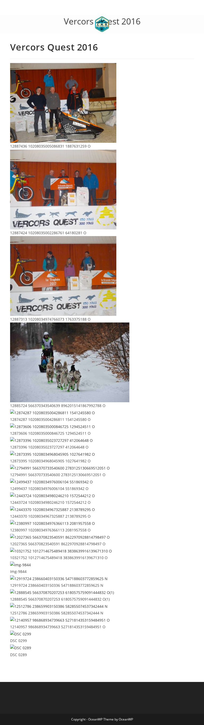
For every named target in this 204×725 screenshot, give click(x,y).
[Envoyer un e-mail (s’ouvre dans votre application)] (109, 8)
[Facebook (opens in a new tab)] (98, 8)
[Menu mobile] (11, 24)
